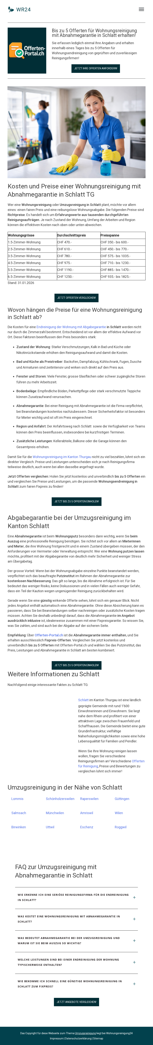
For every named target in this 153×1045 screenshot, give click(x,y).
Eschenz (86, 827)
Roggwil (121, 827)
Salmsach (18, 813)
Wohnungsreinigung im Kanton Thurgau (62, 457)
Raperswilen (89, 799)
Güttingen (122, 799)
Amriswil (86, 813)
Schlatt (83, 700)
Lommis (17, 799)
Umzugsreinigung (85, 1033)
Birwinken (18, 827)
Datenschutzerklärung (78, 1038)
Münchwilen (55, 813)
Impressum (56, 1038)
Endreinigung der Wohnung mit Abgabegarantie (71, 327)
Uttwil (50, 827)
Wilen (119, 813)
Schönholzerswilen (60, 799)
